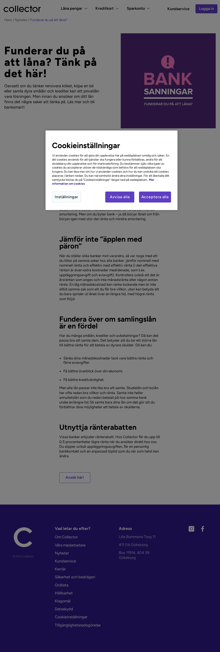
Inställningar (66, 197)
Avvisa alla (120, 197)
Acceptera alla (155, 197)
